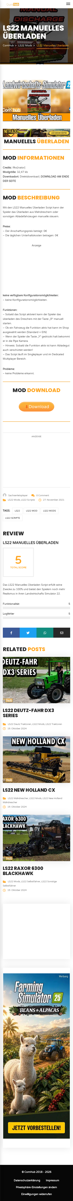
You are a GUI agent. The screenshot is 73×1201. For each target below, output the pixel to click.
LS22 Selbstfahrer (30, 881)
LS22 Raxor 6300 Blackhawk (23, 870)
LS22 (17, 511)
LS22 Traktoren (54, 724)
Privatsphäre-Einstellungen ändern (36, 1187)
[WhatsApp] (44, 633)
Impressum (52, 1180)
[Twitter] (28, 633)
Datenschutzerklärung (27, 1180)
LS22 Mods (14, 499)
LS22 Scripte (28, 499)
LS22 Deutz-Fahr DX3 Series (28, 713)
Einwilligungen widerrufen (36, 1194)
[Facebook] (11, 633)
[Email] (61, 633)
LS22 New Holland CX (29, 790)
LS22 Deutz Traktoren (19, 724)
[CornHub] (13, 4)
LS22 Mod (31, 511)
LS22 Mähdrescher (18, 798)
